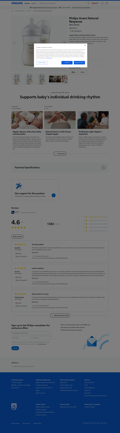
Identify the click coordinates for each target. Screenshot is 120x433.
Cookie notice (49, 58)
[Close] (85, 45)
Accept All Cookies (79, 62)
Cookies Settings (42, 62)
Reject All (67, 62)
